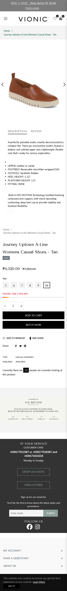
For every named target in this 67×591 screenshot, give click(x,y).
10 (46, 285)
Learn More (39, 581)
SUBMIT (51, 513)
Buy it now (33, 324)
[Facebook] (30, 527)
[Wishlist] (54, 18)
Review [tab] (37, 131)
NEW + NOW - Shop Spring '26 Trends (33, 3)
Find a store (32, 8)
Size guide (38, 338)
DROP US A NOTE (33, 471)
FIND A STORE (34, 485)
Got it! (11, 586)
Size (5, 278)
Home (7, 30)
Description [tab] (17, 131)
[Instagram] (37, 527)
